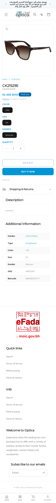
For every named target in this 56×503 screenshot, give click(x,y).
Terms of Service (14, 363)
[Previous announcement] (5, 4)
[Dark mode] (41, 14)
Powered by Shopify (34, 487)
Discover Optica (14, 377)
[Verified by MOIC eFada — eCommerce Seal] (28, 338)
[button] (6, 14)
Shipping (5, 99)
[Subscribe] (43, 472)
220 (9, 111)
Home (4, 79)
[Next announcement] (50, 4)
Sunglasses (31, 243)
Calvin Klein (31, 236)
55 (8, 123)
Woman (11, 136)
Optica (23, 487)
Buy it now (28, 171)
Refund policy (13, 370)
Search (9, 356)
